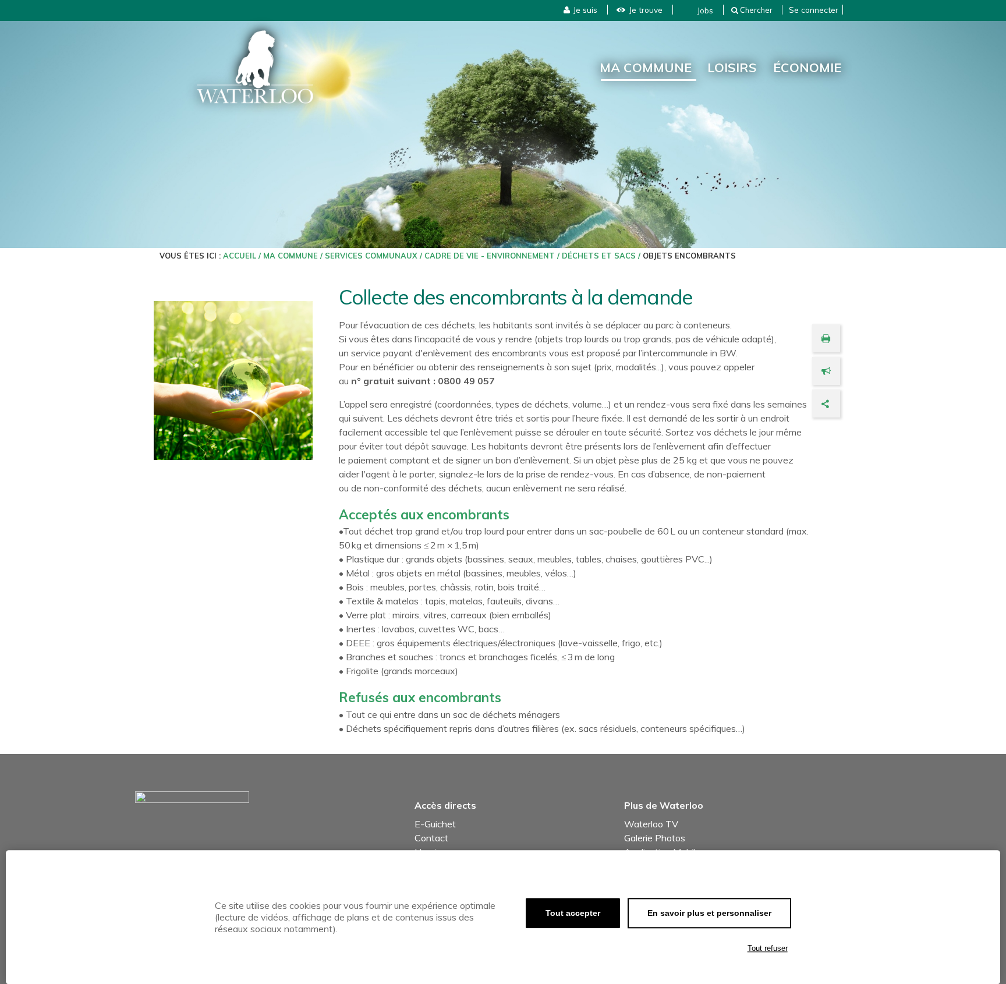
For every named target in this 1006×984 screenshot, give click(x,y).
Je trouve (646, 10)
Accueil (239, 255)
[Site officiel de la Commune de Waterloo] (255, 67)
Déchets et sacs (599, 255)
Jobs (705, 10)
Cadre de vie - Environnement (489, 255)
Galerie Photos (654, 838)
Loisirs (732, 67)
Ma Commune (646, 67)
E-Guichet (435, 824)
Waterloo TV (651, 824)
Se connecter (813, 10)
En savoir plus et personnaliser (709, 913)
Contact (431, 838)
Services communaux (371, 255)
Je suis (585, 10)
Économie (807, 67)
